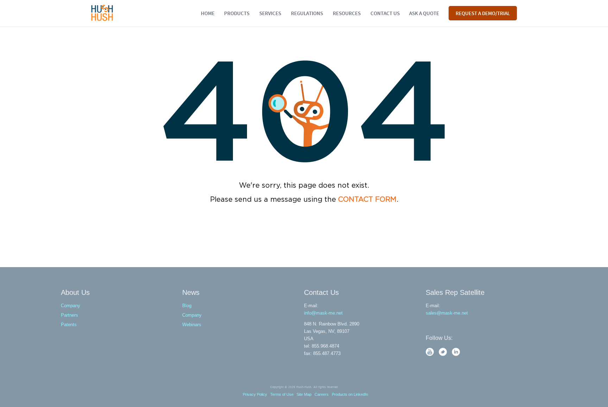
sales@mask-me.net (447, 313)
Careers (322, 394)
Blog (186, 305)
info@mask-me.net (323, 313)
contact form (367, 199)
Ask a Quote (424, 13)
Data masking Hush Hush (102, 13)
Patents (69, 324)
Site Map (304, 394)
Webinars (191, 324)
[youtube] (430, 354)
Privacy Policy (255, 394)
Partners (69, 315)
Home (208, 13)
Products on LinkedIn (350, 394)
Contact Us (385, 13)
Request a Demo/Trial (483, 13)
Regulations (307, 13)
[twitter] (443, 354)
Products (236, 13)
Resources (347, 13)
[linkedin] (456, 354)
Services (270, 13)
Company (70, 305)
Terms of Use (281, 394)
